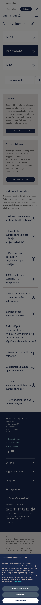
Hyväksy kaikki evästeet (20, 589)
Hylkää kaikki (20, 595)
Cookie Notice (17, 582)
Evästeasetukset (20, 601)
